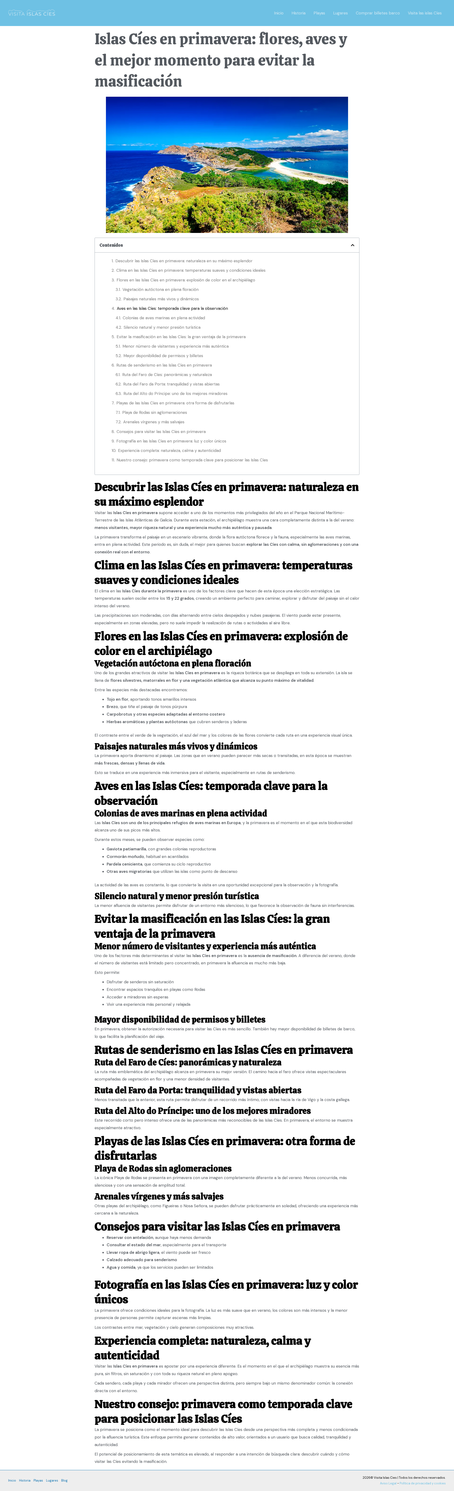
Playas (319, 13)
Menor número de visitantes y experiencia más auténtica (175, 346)
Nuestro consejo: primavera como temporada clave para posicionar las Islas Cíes (192, 460)
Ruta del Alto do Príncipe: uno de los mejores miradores (175, 393)
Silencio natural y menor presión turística (162, 327)
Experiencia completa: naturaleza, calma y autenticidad (169, 450)
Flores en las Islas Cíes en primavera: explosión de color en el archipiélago (186, 280)
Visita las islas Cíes (425, 13)
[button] (352, 245)
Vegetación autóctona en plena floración (160, 289)
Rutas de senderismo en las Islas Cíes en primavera (164, 365)
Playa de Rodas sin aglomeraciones (154, 412)
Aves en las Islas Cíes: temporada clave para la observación (172, 308)
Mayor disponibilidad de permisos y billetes (163, 355)
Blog (64, 1480)
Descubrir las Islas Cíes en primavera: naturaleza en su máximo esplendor (184, 260)
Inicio (279, 13)
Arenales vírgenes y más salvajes (153, 421)
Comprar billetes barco (378, 13)
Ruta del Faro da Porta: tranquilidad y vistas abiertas (171, 384)
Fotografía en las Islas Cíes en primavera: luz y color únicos (171, 441)
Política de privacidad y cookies (423, 1483)
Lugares (340, 13)
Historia (299, 13)
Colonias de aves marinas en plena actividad (164, 317)
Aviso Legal (388, 1483)
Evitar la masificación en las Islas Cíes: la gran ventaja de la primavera (181, 336)
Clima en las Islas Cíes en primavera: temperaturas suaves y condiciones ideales (191, 270)
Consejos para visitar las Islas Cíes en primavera (161, 431)
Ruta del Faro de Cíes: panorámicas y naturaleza (167, 374)
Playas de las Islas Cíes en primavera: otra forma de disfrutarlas (175, 403)
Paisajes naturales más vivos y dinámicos (161, 299)
